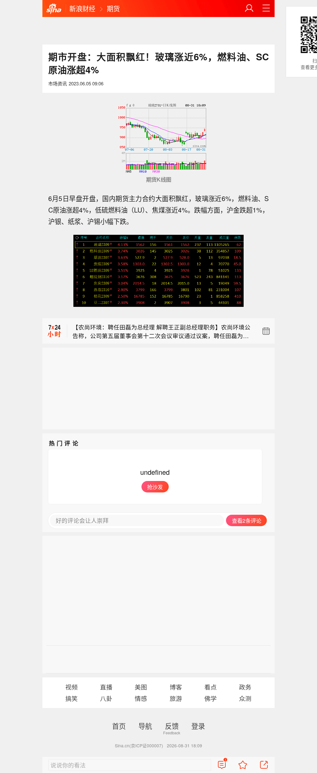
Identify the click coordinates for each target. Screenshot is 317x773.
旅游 (176, 698)
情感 (141, 698)
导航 (145, 726)
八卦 (106, 698)
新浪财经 (82, 8)
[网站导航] (266, 8)
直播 (106, 686)
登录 (198, 726)
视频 (71, 686)
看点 (210, 686)
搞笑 (71, 698)
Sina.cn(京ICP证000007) (139, 745)
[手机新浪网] (54, 9)
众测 (245, 698)
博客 (176, 686)
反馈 (172, 726)
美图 (141, 686)
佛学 (210, 698)
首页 (119, 726)
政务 (245, 686)
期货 (113, 8)
